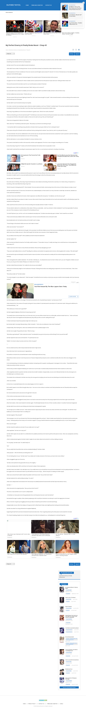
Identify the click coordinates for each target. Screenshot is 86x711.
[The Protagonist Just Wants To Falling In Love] (62, 652)
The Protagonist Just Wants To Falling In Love (71, 650)
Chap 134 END (68, 670)
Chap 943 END (69, 652)
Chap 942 (68, 656)
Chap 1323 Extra (69, 629)
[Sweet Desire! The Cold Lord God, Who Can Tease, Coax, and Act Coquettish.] (62, 618)
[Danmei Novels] (13, 5)
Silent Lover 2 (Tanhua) (70, 597)
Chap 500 (68, 593)
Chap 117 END (68, 599)
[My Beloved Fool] (62, 671)
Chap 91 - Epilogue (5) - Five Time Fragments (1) (71, 644)
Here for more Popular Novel (69, 687)
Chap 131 (67, 610)
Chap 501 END (68, 590)
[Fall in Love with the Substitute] (62, 662)
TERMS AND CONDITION (37, 5)
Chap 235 (68, 684)
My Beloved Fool (68, 669)
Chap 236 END (69, 680)
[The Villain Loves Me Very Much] (62, 630)
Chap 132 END (68, 608)
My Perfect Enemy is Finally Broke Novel (17, 50)
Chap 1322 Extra (69, 631)
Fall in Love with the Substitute (72, 659)
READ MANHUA (9, 12)
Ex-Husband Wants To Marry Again (71, 588)
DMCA (61, 703)
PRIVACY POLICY (32, 703)
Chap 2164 (68, 622)
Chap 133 (68, 673)
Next (77, 54)
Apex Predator (68, 606)
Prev (72, 54)
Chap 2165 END (69, 619)
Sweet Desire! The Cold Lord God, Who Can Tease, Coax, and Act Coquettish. (71, 616)
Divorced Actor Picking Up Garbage (71, 678)
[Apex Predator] (62, 609)
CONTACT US (48, 5)
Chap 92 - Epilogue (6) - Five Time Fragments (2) (71, 639)
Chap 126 (68, 665)
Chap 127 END (68, 661)
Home (7, 50)
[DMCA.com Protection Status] (43, 700)
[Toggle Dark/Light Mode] (79, 50)
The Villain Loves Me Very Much (72, 628)
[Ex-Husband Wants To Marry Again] (62, 590)
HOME (27, 5)
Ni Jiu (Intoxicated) (69, 637)
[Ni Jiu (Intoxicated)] (62, 639)
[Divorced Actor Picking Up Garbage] (62, 680)
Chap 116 (67, 601)
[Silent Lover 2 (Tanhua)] (62, 600)
